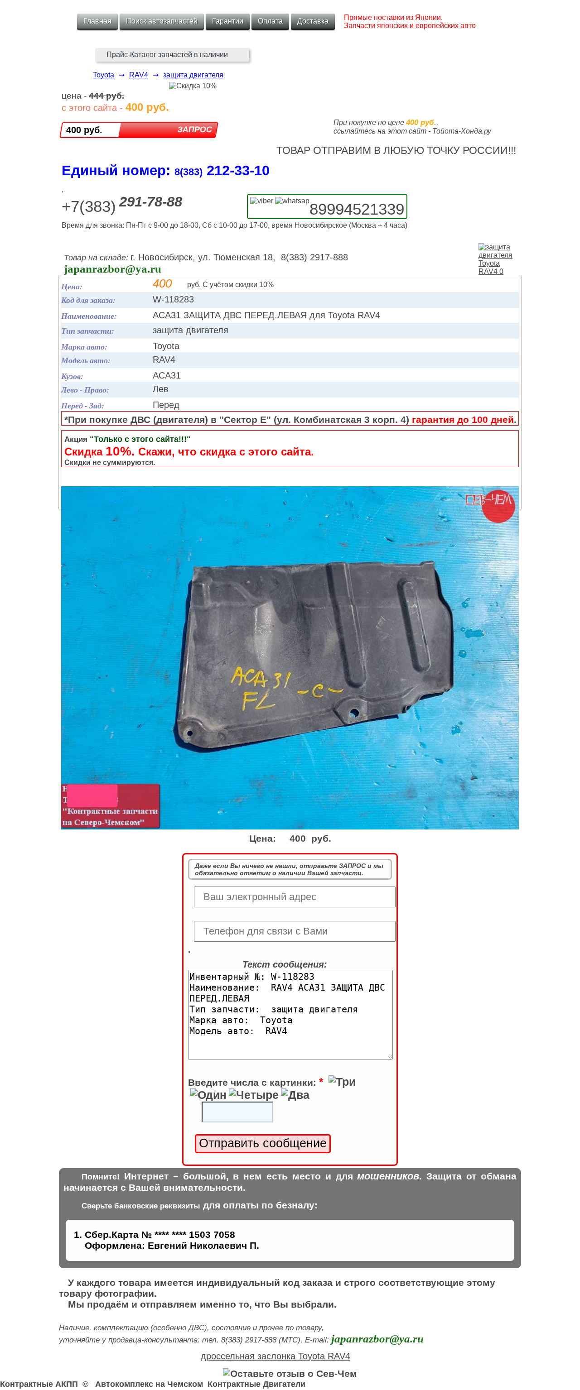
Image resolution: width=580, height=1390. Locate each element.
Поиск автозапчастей (162, 21)
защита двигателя (193, 75)
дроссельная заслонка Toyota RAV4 (275, 1356)
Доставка (313, 21)
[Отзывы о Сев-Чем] (290, 1373)
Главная (97, 21)
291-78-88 (150, 202)
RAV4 (138, 75)
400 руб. (84, 130)
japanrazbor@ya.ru (112, 269)
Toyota (103, 75)
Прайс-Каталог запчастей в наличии (167, 54)
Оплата (270, 21)
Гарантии (227, 21)
